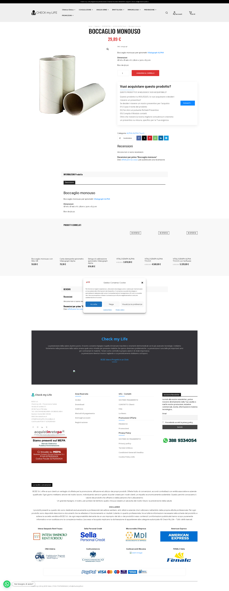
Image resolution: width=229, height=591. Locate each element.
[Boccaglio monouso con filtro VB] (43, 243)
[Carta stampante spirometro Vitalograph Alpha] (72, 243)
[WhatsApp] (155, 138)
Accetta (93, 304)
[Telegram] (166, 138)
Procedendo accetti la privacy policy (179, 422)
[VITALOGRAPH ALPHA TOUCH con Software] (185, 243)
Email (164, 413)
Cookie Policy (107, 310)
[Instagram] (37, 427)
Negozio (97, 26)
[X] (144, 138)
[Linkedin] (160, 138)
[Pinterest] (149, 138)
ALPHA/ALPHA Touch (119, 26)
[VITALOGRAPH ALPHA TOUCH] (157, 243)
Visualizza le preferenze (132, 304)
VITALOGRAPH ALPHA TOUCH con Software (182, 260)
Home (90, 26)
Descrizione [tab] (69, 182)
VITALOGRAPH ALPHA (125, 259)
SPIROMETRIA (106, 26)
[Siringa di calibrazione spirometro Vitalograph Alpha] (100, 243)
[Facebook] (138, 138)
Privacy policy (120, 310)
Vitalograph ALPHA (155, 53)
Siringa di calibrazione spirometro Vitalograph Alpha (98, 261)
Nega (111, 304)
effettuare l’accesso (130, 160)
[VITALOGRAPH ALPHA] (128, 243)
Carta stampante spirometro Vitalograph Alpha (72, 260)
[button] (142, 283)
